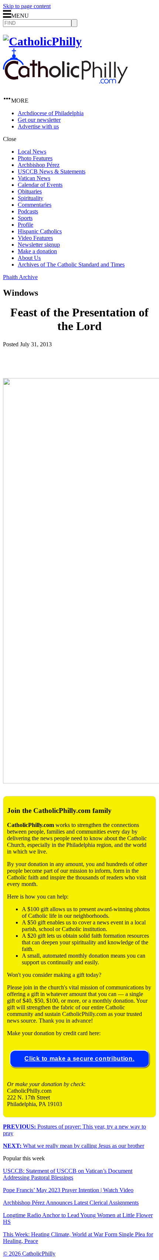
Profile (25, 225)
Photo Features (35, 158)
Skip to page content (27, 6)
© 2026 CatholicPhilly (29, 1253)
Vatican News (34, 178)
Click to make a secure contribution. (79, 1058)
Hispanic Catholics (40, 231)
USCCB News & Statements (51, 171)
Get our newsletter (39, 120)
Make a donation (37, 251)
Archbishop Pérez (39, 165)
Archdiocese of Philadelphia (51, 113)
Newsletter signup (39, 244)
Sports (25, 218)
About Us (29, 258)
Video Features (35, 238)
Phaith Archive (20, 277)
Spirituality (30, 198)
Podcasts (28, 211)
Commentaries (34, 205)
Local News (32, 151)
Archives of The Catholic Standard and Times (71, 264)
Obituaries (30, 191)
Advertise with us (38, 126)
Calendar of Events (40, 185)
